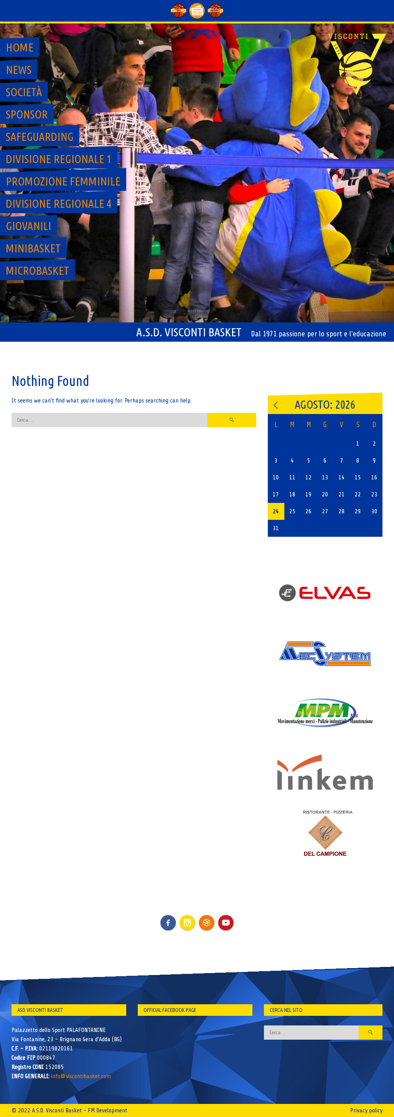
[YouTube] (226, 922)
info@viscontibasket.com (81, 1076)
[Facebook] (168, 916)
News (19, 69)
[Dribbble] (206, 922)
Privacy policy (366, 1110)
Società (24, 92)
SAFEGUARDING (39, 136)
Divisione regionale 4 (59, 203)
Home (19, 47)
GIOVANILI (28, 225)
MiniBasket (33, 248)
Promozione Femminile (63, 181)
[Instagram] (187, 922)
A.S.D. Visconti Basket (189, 332)
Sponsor (27, 114)
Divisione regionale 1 (59, 158)
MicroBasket (37, 270)
